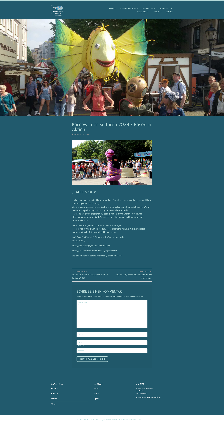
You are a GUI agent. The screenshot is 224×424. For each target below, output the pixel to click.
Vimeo (53, 404)
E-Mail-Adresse (81, 344)
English (96, 393)
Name (80, 335)
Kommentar (82, 303)
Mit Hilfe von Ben (83, 419)
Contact (169, 12)
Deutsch (96, 388)
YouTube (54, 399)
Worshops (141, 12)
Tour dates (157, 12)
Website (81, 351)
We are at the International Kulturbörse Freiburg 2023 (90, 275)
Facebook (54, 388)
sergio (87, 134)
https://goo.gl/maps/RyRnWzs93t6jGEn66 (91, 245)
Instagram (54, 393)
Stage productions (128, 8)
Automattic (142, 419)
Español (96, 399)
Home (111, 8)
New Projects (165, 8)
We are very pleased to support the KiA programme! (134, 275)
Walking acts (147, 8)
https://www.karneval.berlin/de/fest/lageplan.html (94, 250)
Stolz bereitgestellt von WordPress (106, 419)
